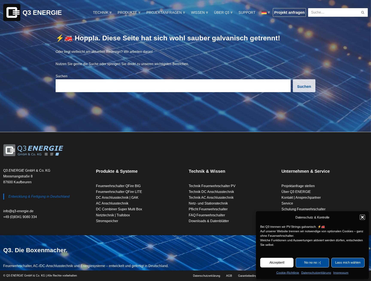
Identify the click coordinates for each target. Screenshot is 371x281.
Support (247, 12)
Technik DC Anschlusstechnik (211, 192)
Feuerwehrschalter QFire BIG (118, 186)
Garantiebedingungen (251, 275)
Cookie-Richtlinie (287, 272)
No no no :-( (312, 262)
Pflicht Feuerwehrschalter (208, 209)
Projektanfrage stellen (298, 186)
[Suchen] (363, 12)
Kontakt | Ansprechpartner (301, 197)
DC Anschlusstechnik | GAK (117, 197)
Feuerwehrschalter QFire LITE (119, 192)
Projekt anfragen (289, 12)
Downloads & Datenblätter (209, 221)
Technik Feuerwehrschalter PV (212, 186)
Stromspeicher (107, 221)
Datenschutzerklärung (316, 272)
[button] (362, 217)
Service (287, 203)
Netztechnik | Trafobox (113, 215)
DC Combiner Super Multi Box (119, 209)
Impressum (340, 272)
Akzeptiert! (276, 262)
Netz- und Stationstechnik (208, 203)
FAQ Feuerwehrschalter (207, 215)
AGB (229, 275)
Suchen (61, 76)
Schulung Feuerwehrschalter (303, 209)
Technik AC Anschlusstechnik (211, 197)
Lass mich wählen (347, 262)
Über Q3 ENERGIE (296, 192)
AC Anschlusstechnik (112, 203)
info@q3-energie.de (18, 211)
